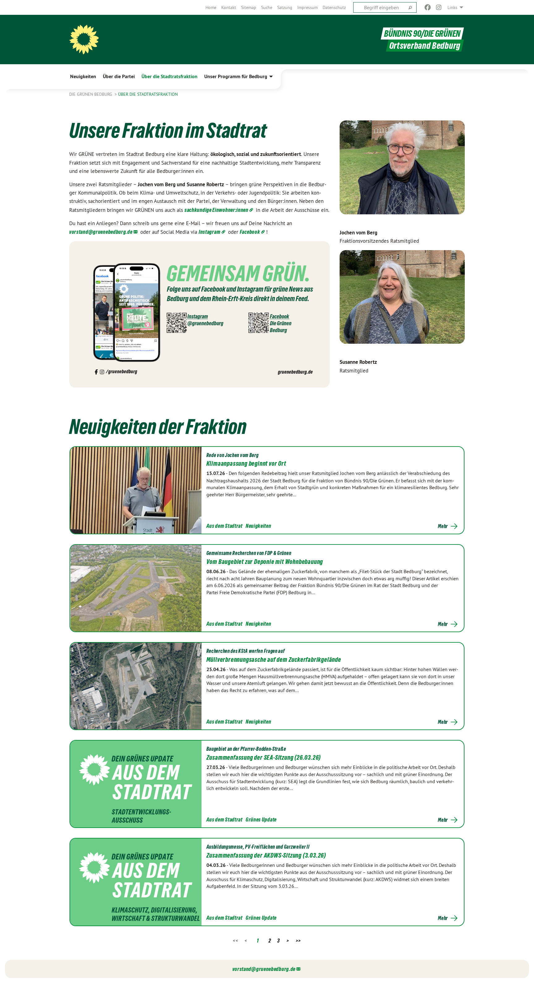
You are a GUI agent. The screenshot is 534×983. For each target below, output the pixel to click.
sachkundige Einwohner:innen (216, 210)
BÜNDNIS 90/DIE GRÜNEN (422, 33)
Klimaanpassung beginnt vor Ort (246, 463)
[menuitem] (211, 7)
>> (298, 940)
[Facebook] (427, 7)
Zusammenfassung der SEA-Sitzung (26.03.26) (263, 757)
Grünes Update (261, 819)
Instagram (209, 232)
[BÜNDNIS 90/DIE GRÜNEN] (84, 39)
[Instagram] (439, 7)
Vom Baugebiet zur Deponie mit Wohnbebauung (264, 561)
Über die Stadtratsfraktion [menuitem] (169, 76)
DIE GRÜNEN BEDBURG (91, 94)
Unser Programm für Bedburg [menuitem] (235, 76)
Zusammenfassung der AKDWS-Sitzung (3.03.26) (266, 855)
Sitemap (248, 7)
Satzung (284, 7)
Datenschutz (334, 7)
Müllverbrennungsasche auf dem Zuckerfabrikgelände (273, 659)
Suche (266, 7)
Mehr (443, 526)
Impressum (307, 7)
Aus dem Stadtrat (224, 526)
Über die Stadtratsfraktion (148, 94)
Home (211, 7)
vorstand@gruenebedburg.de (101, 232)
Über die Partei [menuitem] (119, 76)
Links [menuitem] (452, 7)
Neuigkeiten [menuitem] (83, 76)
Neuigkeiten (258, 526)
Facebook (250, 232)
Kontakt (228, 7)
